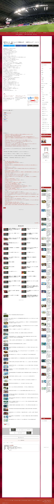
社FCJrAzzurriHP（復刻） (17, 500)
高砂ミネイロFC (46, 109)
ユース (46, 117)
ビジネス (46, 81)
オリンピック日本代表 (46, 102)
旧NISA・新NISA (45, 501)
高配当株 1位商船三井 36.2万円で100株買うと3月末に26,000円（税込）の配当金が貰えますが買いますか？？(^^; (20, 204)
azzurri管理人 (11, 445)
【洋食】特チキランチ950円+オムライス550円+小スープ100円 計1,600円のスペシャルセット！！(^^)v (19, 134)
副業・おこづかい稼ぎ (46, 83)
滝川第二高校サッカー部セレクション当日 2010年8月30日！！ (13, 198)
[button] (50, 420)
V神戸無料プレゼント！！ (8, 167)
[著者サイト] (9, 450)
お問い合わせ (7, 163)
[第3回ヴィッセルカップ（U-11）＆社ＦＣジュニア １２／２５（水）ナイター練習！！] (33, 98)
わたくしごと (46, 85)
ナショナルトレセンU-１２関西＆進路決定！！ (11, 183)
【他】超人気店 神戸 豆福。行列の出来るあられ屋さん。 (13, 184)
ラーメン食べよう (33, 500)
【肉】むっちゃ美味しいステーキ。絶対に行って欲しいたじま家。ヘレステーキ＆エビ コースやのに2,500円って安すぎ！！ (21, 189)
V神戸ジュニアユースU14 (46, 126)
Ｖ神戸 (46, 96)
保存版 (46, 72)
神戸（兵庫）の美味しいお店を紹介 (9, 161)
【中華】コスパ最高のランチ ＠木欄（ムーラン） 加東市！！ (13, 182)
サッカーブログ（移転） (10, 500)
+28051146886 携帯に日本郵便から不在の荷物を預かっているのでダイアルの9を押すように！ (16, 151)
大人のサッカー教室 (46, 94)
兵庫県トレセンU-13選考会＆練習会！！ (10, 178)
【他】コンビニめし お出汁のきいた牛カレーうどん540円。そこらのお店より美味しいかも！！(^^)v (18, 141)
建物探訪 (46, 87)
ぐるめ (46, 68)
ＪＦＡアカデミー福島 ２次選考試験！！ (10, 188)
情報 (46, 70)
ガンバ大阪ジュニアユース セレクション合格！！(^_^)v (12, 191)
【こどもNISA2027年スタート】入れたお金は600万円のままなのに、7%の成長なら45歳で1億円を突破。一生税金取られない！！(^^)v (21, 149)
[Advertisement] (21, 38)
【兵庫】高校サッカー (46, 122)
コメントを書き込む (21, 440)
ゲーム (46, 66)
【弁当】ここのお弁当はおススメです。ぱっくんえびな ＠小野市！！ (14, 175)
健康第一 (46, 79)
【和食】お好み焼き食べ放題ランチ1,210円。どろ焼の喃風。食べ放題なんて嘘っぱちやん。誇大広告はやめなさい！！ (21, 168)
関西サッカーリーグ (46, 111)
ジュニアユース (46, 130)
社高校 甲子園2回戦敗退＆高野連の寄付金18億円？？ (12, 162)
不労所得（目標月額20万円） (47, 500)
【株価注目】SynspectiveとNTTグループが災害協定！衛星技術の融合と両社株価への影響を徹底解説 (17, 155)
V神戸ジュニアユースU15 (46, 124)
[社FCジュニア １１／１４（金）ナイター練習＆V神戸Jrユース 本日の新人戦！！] (9, 98)
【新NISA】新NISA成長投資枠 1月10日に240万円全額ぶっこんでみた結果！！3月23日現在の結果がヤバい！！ (20, 136)
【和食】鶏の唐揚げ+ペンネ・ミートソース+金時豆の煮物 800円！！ (14, 142)
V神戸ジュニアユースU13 (46, 128)
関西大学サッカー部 (46, 115)
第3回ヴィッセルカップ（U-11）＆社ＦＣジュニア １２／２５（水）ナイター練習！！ (33, 103)
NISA (46, 74)
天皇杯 (46, 100)
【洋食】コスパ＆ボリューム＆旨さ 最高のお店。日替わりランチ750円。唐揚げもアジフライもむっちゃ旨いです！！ (21, 143)
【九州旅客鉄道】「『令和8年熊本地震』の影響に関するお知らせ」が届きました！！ (15, 157)
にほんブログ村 (5, 115)
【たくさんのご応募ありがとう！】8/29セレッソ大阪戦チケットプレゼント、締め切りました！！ (17, 153)
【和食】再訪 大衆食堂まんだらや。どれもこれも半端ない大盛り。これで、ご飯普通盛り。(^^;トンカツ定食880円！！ (21, 176)
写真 (46, 89)
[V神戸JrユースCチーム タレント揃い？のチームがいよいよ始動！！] (21, 98)
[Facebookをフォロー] (46, 160)
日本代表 (46, 98)
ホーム (6, 500)
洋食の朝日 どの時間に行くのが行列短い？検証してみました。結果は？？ (15, 203)
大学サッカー (46, 113)
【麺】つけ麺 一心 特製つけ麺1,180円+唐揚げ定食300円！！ (13, 135)
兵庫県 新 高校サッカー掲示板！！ (10, 170)
